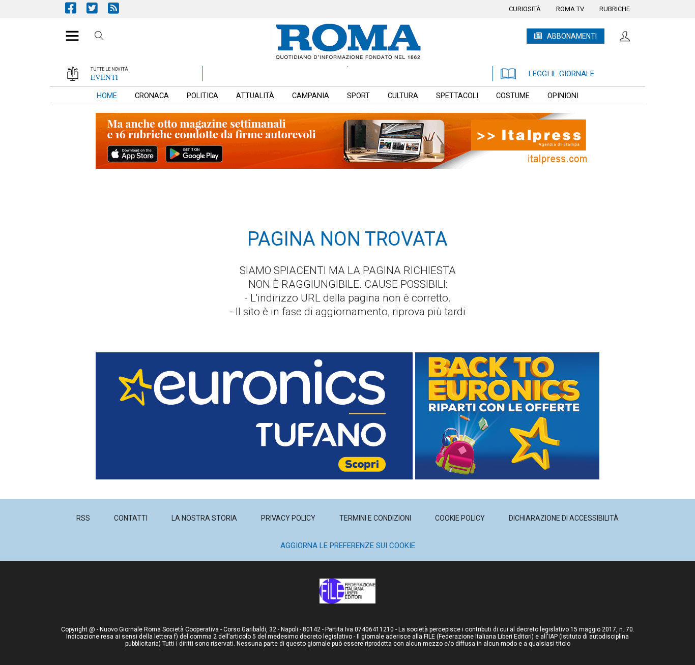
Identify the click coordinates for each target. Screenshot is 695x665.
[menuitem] (524, 9)
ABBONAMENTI (572, 36)
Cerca (99, 37)
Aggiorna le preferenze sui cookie (347, 545)
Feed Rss (118, 8)
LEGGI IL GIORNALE (561, 73)
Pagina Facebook (75, 8)
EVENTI (104, 77)
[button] (68, 30)
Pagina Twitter (97, 8)
